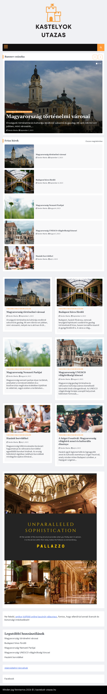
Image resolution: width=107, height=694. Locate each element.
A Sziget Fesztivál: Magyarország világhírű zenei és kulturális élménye (77, 441)
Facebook (9, 678)
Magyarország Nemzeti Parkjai (50, 205)
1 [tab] (96, 63)
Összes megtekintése (93, 141)
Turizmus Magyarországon (19, 112)
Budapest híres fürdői (45, 180)
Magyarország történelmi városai (51, 154)
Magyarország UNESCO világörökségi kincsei (56, 231)
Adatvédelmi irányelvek (16, 668)
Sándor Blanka (42, 158)
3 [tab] (100, 63)
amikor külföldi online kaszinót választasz (36, 616)
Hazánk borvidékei (44, 256)
